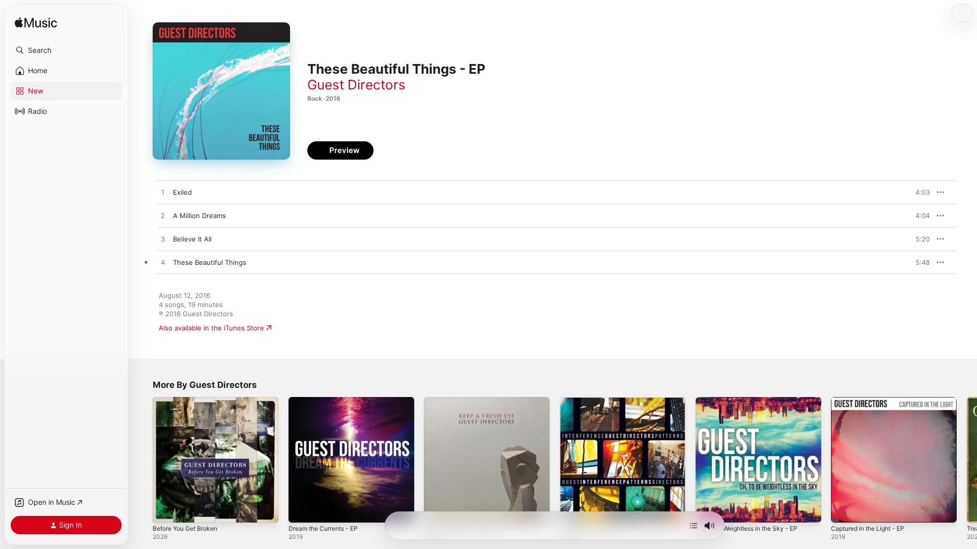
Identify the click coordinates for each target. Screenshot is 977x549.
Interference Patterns (594, 401)
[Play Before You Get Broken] (165, 509)
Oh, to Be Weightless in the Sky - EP (753, 401)
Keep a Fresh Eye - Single (465, 401)
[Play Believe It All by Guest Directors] (163, 239)
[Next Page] (967, 459)
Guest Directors (356, 85)
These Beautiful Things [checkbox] (209, 262)
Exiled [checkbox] (182, 192)
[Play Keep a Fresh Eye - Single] (436, 509)
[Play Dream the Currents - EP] (301, 509)
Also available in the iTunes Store (211, 328)
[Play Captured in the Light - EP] (843, 509)
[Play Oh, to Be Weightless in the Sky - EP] (708, 509)
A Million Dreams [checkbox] (199, 215)
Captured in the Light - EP (872, 401)
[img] (36, 23)
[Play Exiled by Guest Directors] (163, 192)
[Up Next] (693, 525)
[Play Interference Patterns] (572, 509)
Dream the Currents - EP (328, 401)
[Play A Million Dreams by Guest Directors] (163, 216)
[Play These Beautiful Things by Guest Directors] (163, 262)
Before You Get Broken (189, 401)
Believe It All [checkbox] (192, 239)
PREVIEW (918, 192)
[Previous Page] (142, 459)
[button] (66, 50)
